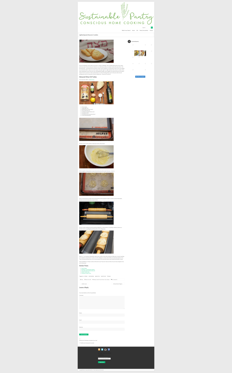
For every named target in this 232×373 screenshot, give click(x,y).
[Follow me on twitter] (102, 348)
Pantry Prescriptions (144, 30)
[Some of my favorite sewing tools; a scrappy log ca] (143, 47)
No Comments (114, 279)
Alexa (82, 279)
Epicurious (92, 79)
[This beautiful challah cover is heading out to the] (149, 53)
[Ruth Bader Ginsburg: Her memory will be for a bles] (143, 66)
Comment (81, 295)
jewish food (103, 276)
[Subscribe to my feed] (99, 348)
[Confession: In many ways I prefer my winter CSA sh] (143, 53)
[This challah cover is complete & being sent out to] (137, 59)
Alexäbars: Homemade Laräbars (88, 269)
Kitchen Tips (103, 279)
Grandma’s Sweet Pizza (86, 273)
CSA (137, 30)
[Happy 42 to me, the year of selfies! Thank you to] (131, 59)
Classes (151, 30)
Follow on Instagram (140, 76)
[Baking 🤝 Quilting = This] (131, 47)
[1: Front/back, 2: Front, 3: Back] (131, 72)
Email (80, 320)
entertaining (91, 276)
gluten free (97, 276)
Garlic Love (84, 283)
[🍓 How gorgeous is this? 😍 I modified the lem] (149, 72)
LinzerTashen (84, 268)
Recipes (109, 276)
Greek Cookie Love (85, 271)
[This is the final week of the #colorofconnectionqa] (137, 47)
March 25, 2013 (88, 279)
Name (80, 312)
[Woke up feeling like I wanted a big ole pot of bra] (143, 59)
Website (81, 327)
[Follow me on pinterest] (111, 348)
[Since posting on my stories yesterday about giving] (137, 53)
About (133, 30)
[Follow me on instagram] (105, 348)
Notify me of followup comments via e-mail (88, 340)
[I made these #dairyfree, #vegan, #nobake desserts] (143, 72)
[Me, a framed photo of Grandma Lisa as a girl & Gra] (131, 53)
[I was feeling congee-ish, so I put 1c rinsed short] (149, 59)
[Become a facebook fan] (109, 348)
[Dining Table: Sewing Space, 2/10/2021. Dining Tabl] (149, 47)
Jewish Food (98, 279)
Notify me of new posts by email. (87, 342)
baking (85, 276)
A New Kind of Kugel (118, 283)
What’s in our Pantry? (126, 30)
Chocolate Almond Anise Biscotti (88, 270)
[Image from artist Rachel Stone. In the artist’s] (137, 72)
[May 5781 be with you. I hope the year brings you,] (149, 66)
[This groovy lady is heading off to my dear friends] (131, 66)
